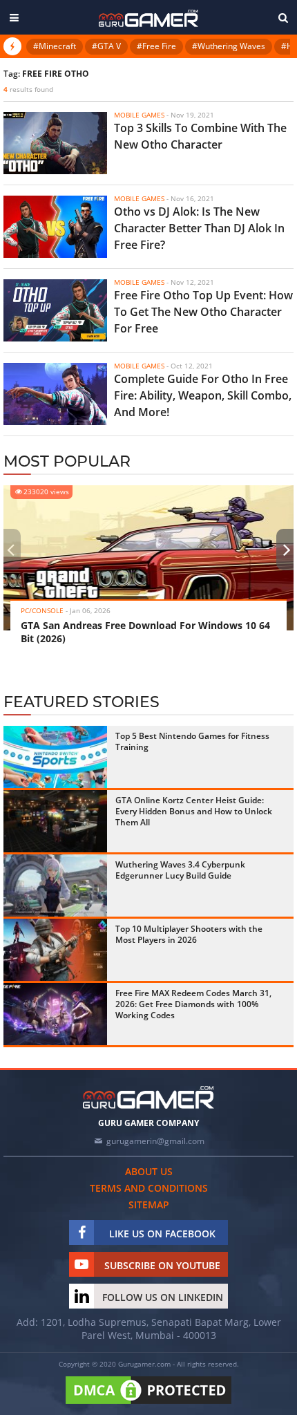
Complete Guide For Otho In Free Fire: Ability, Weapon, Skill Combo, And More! (202, 395)
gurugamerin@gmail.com (155, 1141)
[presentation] (10, 549)
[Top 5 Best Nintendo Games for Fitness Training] (55, 757)
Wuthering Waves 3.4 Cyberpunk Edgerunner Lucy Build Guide (180, 870)
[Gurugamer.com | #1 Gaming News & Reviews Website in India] (148, 18)
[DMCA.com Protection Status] (148, 1404)
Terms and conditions (149, 1187)
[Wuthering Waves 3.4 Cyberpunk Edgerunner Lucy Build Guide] (55, 885)
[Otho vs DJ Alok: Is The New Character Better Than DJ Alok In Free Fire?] (55, 227)
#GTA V (106, 46)
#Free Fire (156, 46)
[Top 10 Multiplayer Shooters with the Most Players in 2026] (55, 950)
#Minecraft (54, 46)
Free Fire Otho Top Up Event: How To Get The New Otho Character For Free (203, 312)
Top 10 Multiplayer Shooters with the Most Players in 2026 (188, 934)
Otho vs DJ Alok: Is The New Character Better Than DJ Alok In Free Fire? (199, 228)
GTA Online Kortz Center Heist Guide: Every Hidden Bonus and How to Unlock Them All (193, 811)
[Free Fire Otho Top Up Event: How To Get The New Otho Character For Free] (55, 310)
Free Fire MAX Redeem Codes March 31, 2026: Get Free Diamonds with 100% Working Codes (193, 1004)
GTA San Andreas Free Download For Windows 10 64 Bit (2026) (145, 632)
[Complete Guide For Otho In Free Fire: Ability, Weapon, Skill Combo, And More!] (55, 394)
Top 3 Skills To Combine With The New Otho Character (200, 136)
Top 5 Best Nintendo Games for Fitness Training (192, 741)
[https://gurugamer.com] (148, 1097)
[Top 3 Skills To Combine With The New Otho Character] (55, 143)
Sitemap (148, 1204)
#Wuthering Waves (228, 46)
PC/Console (42, 610)
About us (149, 1171)
